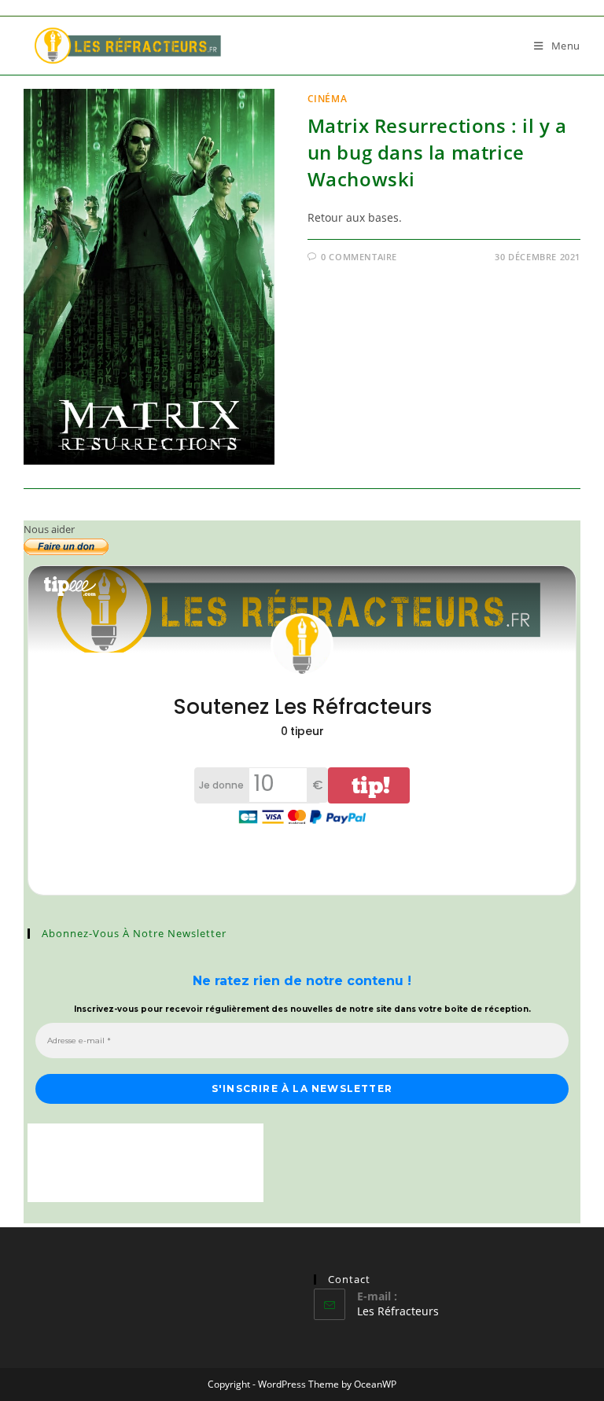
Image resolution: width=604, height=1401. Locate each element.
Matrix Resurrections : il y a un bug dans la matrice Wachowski (437, 151)
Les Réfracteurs (398, 1311)
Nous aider (49, 529)
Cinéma (328, 98)
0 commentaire (359, 257)
